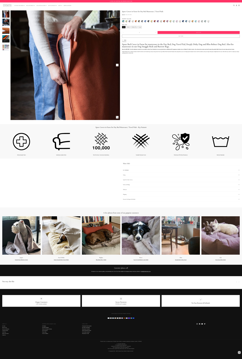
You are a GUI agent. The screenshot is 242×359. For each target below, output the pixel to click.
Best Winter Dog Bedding (86, 327)
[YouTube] (202, 324)
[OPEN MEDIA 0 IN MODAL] (117, 117)
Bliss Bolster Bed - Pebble (101, 259)
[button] (234, 5)
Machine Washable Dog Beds (86, 330)
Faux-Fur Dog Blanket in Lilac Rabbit (141, 259)
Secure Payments (45, 330)
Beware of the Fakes (5, 333)
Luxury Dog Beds (19, 5)
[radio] (123, 21)
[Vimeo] (204, 324)
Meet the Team (4, 327)
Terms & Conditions (45, 333)
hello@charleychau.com (146, 271)
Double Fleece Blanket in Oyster (21, 259)
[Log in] (236, 5)
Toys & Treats (52, 5)
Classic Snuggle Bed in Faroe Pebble (61, 259)
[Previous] (236, 282)
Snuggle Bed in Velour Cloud (180, 259)
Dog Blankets (30, 5)
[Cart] (239, 5)
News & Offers (67, 5)
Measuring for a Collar (85, 333)
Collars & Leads (40, 5)
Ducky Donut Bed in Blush (220, 259)
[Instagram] (197, 324)
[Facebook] (199, 324)
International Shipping (45, 327)
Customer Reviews (5, 330)
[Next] (236, 141)
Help (59, 5)
